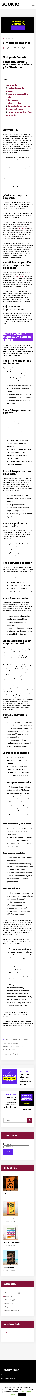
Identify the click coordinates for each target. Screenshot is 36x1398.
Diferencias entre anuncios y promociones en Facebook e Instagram (18, 1103)
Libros (7, 1296)
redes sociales (19, 276)
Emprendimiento (11, 1293)
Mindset (8, 1303)
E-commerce (22, 228)
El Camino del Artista (12, 1243)
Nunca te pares (10, 1267)
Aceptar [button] (22, 1395)
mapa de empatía (10, 1043)
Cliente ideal (23, 1040)
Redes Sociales (11, 1310)
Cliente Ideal (7, 182)
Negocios (8, 1307)
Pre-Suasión (9, 1218)
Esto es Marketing (11, 1194)
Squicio (26, 48)
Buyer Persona (23, 180)
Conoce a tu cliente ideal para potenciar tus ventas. (25, 1079)
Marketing (9, 1300)
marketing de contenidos (13, 1046)
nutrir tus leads (9, 1049)
